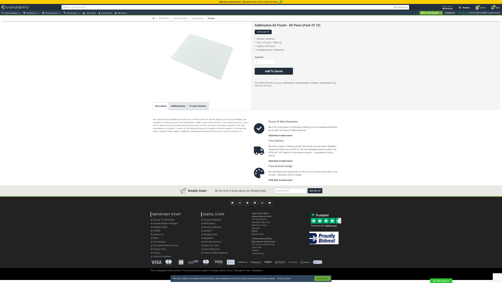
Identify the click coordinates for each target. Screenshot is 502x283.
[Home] (153, 18)
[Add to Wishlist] (336, 33)
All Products (164, 18)
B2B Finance (122, 13)
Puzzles (211, 18)
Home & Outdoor (180, 18)
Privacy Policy (284, 278)
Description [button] (161, 106)
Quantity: (259, 57)
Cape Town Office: (260, 213)
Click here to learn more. (281, 135)
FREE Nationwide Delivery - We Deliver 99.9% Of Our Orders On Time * (251, 2)
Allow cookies (322, 278)
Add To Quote (274, 71)
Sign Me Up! (315, 190)
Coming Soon (106, 13)
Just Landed (91, 13)
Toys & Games (197, 18)
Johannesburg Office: (262, 238)
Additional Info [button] (178, 106)
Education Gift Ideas (263, 86)
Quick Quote (263, 32)
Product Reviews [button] (198, 106)
